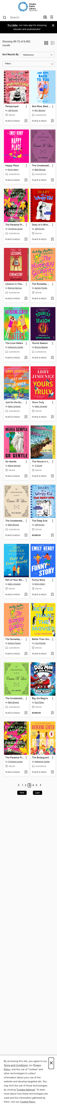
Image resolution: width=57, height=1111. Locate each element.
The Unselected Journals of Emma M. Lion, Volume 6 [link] (15, 520)
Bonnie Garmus (15, 288)
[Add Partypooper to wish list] (26, 121)
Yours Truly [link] (38, 402)
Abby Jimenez (14, 406)
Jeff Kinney (13, 110)
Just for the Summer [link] (15, 402)
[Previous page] (19, 785)
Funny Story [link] (38, 580)
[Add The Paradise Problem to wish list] (26, 239)
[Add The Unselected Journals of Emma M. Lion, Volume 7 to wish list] (26, 713)
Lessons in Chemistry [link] (15, 284)
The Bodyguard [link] (40, 757)
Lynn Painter (40, 643)
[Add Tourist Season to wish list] (52, 358)
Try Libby (12, 25)
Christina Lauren (15, 229)
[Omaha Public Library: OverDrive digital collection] (28, 7)
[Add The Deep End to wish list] (52, 535)
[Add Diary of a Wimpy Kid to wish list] (52, 239)
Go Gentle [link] (10, 461)
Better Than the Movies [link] (41, 639)
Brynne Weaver (41, 347)
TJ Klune (38, 465)
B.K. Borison (40, 110)
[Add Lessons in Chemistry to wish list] (26, 299)
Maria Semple (14, 465)
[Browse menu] (52, 17)
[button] (46, 44)
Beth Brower (40, 169)
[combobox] (22, 17)
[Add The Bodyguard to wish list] (52, 772)
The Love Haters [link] (14, 343)
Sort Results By (10, 54)
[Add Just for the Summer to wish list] (26, 417)
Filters (8, 63)
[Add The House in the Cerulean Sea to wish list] (52, 476)
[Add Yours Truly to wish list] (52, 417)
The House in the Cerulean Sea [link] (41, 461)
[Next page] (40, 785)
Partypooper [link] (12, 106)
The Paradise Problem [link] (15, 224)
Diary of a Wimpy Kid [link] (41, 224)
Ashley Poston (41, 288)
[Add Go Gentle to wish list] (26, 476)
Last (37, 792)
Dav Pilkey (39, 702)
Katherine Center (15, 347)
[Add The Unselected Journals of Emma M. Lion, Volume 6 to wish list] (26, 535)
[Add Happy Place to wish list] (26, 180)
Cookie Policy (27, 1101)
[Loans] (45, 18)
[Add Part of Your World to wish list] (26, 595)
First (22, 792)
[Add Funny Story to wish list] (52, 595)
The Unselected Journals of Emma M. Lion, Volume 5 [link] (41, 165)
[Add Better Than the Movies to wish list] (52, 654)
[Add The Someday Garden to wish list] (52, 299)
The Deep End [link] (39, 520)
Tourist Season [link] (40, 343)
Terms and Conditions (16, 1065)
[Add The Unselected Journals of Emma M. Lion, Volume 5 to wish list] (52, 180)
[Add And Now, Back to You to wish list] (52, 121)
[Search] (4, 17)
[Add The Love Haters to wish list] (26, 358)
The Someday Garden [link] (41, 284)
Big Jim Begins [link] (40, 698)
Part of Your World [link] (15, 580)
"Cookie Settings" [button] (25, 1089)
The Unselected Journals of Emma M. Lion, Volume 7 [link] (15, 698)
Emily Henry (13, 169)
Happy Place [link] (12, 165)
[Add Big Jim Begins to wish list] (52, 713)
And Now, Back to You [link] (41, 106)
